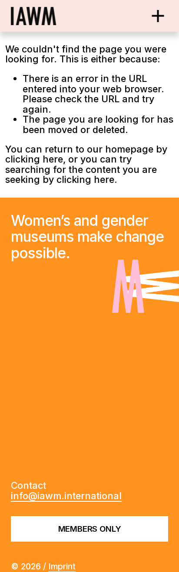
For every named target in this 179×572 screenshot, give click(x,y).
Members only (89, 529)
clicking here (34, 159)
